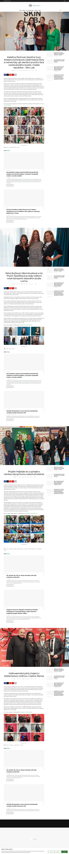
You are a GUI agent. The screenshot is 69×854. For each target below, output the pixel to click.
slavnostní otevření (12, 147)
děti (7, 548)
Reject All (57, 851)
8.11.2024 (18, 283)
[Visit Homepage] (34, 5)
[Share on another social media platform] (15, 75)
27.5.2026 (12, 615)
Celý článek (10, 185)
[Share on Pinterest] (13, 75)
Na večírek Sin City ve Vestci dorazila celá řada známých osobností (59, 60)
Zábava (40, 10)
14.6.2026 (12, 177)
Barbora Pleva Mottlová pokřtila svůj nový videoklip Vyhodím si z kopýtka (59, 53)
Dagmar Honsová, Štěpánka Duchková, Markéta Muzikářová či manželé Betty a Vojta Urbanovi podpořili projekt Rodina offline (22, 611)
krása (7, 147)
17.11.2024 (18, 70)
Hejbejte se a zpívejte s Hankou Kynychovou (16, 548)
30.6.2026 (56, 71)
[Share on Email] (10, 75)
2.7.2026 (55, 56)
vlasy (10, 348)
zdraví (18, 147)
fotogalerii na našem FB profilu (26, 325)
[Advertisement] (56, 93)
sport (5, 550)
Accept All (64, 851)
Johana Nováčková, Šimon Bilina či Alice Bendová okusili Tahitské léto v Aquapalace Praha (59, 68)
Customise (51, 851)
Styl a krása (23, 70)
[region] (34, 851)
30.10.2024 (19, 678)
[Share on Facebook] (5, 75)
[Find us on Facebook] (63, 10)
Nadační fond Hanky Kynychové (30, 548)
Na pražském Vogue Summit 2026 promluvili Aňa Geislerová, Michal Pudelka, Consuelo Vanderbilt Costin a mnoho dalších (22, 174)
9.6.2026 (12, 215)
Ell (9, 177)
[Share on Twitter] (7, 75)
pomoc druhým (38, 548)
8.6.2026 (12, 414)
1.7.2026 (55, 63)
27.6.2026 (48, 80)
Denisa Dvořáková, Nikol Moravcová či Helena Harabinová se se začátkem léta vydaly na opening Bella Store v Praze (23, 211)
